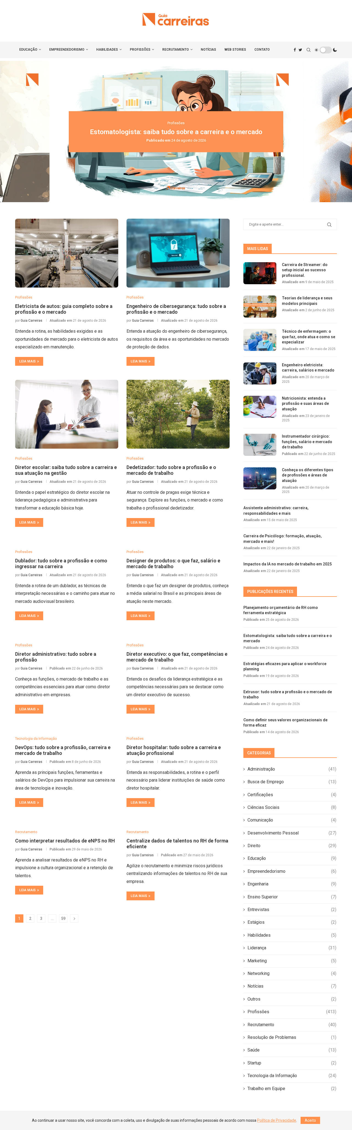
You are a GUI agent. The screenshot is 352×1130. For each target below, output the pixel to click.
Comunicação (292, 820)
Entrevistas (292, 909)
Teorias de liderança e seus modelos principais (307, 301)
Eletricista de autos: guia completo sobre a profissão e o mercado (63, 309)
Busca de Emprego (292, 781)
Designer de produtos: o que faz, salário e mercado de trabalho (173, 563)
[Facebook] (295, 50)
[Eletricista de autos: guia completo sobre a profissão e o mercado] (66, 253)
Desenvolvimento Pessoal (292, 833)
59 (63, 918)
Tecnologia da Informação (292, 1075)
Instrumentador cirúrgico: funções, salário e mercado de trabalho (307, 441)
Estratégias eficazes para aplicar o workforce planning (284, 666)
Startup (292, 1063)
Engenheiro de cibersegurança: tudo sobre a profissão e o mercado (176, 309)
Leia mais (27, 361)
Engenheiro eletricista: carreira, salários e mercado (308, 368)
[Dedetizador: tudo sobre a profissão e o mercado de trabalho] (178, 414)
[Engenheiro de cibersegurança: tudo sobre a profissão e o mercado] (178, 253)
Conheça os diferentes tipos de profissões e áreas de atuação (307, 475)
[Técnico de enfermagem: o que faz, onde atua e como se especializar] (259, 340)
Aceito (310, 1120)
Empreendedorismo (66, 50)
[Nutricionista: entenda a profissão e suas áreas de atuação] (259, 407)
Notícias (208, 50)
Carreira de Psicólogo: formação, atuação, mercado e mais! (282, 539)
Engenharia (292, 884)
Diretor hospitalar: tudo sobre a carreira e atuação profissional (174, 750)
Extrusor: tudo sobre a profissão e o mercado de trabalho (287, 695)
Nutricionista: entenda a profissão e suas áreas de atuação (305, 403)
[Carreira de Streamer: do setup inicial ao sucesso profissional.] (259, 273)
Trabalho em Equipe (292, 1088)
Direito (292, 845)
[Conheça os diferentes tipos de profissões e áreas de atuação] (259, 478)
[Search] (308, 50)
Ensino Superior (292, 896)
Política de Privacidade (276, 1120)
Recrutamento (175, 50)
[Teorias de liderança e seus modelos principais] (259, 307)
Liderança (292, 947)
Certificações (292, 794)
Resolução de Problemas (292, 1037)
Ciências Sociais (292, 807)
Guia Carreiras (31, 321)
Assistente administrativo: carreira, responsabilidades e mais (276, 511)
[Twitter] (300, 50)
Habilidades (107, 50)
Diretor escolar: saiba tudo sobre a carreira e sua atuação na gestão (66, 470)
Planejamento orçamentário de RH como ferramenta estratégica (280, 610)
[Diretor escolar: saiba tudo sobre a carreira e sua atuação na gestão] (66, 414)
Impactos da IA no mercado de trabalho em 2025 (287, 564)
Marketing (292, 960)
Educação (28, 50)
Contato (262, 50)
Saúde (292, 1050)
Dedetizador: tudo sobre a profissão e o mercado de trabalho (171, 470)
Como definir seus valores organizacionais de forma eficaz (285, 723)
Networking (292, 973)
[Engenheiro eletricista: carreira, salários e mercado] (259, 373)
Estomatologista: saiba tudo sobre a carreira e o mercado (176, 132)
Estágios (292, 922)
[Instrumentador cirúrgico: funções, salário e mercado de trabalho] (259, 445)
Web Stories (235, 50)
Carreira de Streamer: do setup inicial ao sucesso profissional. (305, 270)
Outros (292, 999)
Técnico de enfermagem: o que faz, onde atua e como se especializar (308, 336)
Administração (292, 769)
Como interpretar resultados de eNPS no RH (65, 841)
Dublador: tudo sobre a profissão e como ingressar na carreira (61, 563)
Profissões (140, 50)
